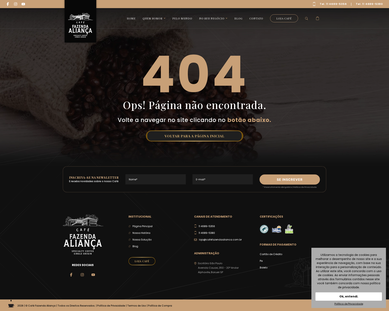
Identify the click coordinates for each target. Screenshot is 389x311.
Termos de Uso (136, 305)
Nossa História (141, 233)
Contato (256, 18)
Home (131, 18)
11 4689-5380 (207, 233)
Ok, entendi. (348, 296)
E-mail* (200, 179)
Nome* (133, 179)
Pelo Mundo (182, 18)
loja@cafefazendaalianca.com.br (220, 239)
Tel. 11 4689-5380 (369, 4)
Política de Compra (160, 305)
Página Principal (143, 226)
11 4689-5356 (207, 226)
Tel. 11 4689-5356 (333, 4)
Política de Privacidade (305, 187)
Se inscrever (290, 179)
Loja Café (284, 18)
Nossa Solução (142, 239)
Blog (238, 18)
